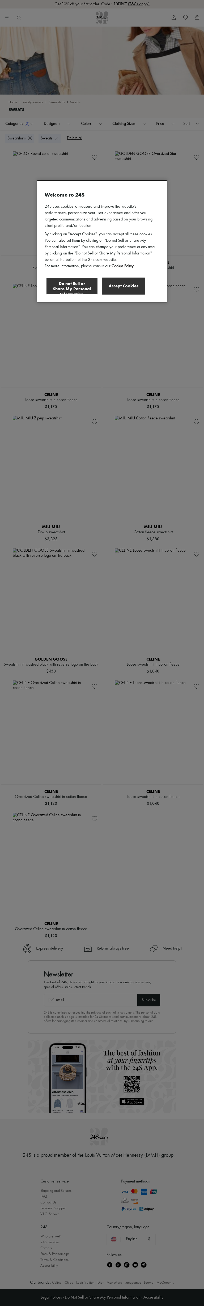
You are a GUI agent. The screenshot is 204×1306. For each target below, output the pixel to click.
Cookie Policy (123, 266)
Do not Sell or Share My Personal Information (72, 287)
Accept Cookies (123, 285)
